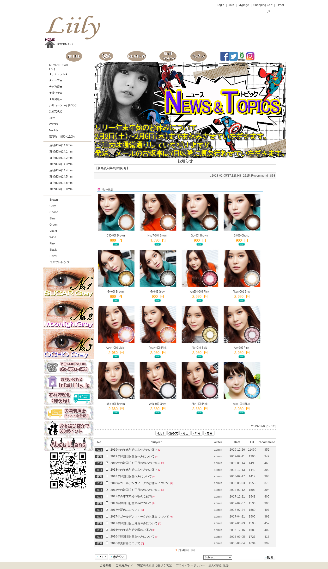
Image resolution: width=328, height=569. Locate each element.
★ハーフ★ (55, 80)
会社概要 (105, 565)
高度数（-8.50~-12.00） (62, 136)
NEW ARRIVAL (59, 65)
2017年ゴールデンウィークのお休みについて (141, 516)
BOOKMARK (65, 44)
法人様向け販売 (218, 565)
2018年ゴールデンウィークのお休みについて (141, 483)
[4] (186, 550)
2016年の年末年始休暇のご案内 (132, 529)
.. (190, 550)
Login (220, 5)
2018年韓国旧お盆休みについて (132, 476)
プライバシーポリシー (190, 565)
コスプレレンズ (59, 262)
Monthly (53, 130)
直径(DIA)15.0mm (61, 189)
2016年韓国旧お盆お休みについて (134, 536)
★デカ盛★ (55, 86)
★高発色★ (55, 99)
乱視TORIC (55, 111)
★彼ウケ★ (55, 93)
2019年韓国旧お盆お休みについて (134, 456)
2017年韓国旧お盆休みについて (132, 503)
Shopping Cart (262, 5)
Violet (53, 231)
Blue (52, 218)
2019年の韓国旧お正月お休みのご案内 (137, 463)
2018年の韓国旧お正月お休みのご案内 (137, 490)
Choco (53, 212)
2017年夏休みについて (127, 509)
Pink (52, 243)
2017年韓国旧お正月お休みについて (135, 523)
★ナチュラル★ (58, 74)
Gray (52, 206)
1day (52, 118)
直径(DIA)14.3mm (61, 164)
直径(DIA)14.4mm (61, 170)
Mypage (243, 5)
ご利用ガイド (124, 565)
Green (53, 224)
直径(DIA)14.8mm (61, 183)
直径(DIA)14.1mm (61, 151)
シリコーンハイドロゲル (63, 105)
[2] (179, 550)
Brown (53, 199)
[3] (183, 550)
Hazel (53, 256)
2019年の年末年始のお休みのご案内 (135, 449)
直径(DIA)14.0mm (61, 145)
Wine (52, 237)
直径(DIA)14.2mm (61, 158)
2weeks (53, 124)
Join (231, 5)
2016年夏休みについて (127, 543)
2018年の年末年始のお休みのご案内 (135, 469)
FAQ (52, 69)
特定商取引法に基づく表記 (154, 565)
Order (280, 5)
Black (53, 249)
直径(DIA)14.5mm (61, 176)
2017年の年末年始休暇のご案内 (132, 496)
